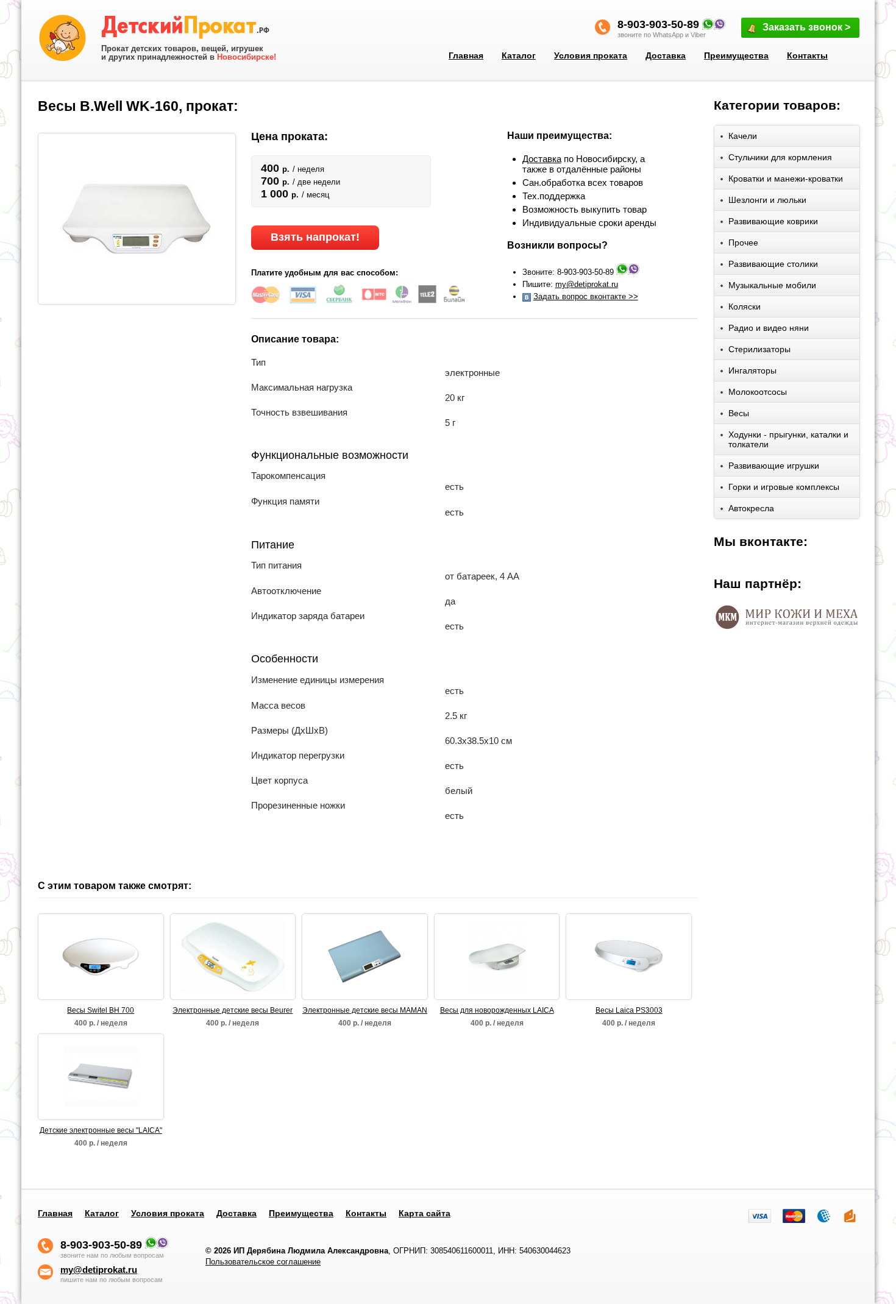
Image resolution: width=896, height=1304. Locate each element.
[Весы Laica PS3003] (629, 956)
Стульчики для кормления (780, 157)
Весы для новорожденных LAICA (497, 1010)
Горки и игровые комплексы (783, 487)
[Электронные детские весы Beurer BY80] (233, 956)
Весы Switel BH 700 (100, 1010)
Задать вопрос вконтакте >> (585, 296)
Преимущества (736, 55)
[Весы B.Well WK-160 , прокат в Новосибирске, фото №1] (136, 217)
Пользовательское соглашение (263, 1261)
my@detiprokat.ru (586, 284)
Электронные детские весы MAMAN (364, 1010)
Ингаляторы (752, 370)
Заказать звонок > (806, 27)
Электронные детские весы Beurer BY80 (232, 1011)
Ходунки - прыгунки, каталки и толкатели (788, 439)
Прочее (743, 242)
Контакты (807, 55)
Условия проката (590, 55)
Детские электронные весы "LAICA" (101, 1130)
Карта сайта (424, 1213)
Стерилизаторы (759, 349)
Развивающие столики (773, 264)
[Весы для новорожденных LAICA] (497, 956)
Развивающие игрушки (773, 465)
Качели (742, 136)
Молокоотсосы (757, 392)
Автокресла (751, 508)
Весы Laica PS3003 (629, 1010)
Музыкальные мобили (772, 285)
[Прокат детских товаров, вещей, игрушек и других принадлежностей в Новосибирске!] (189, 28)
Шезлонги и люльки (767, 200)
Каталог (519, 55)
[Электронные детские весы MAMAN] (364, 956)
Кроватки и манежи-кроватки (785, 178)
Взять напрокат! (315, 237)
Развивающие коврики (773, 221)
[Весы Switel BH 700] (101, 956)
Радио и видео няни (768, 328)
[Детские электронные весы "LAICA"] (100, 1076)
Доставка (665, 55)
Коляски (744, 306)
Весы (738, 413)
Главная (466, 55)
